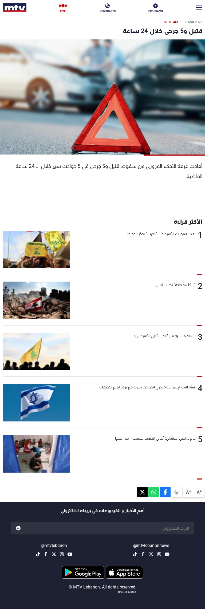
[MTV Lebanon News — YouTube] (167, 554)
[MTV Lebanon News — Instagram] (159, 554)
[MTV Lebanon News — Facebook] (143, 554)
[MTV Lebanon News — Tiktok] (135, 554)
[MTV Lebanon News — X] (151, 554)
